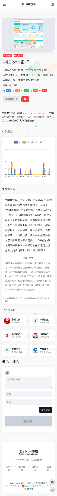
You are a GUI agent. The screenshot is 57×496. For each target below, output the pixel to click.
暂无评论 (12, 361)
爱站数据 (28, 210)
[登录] (52, 4)
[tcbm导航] (28, 4)
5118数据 (13, 210)
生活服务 (7, 55)
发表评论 (45, 410)
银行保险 (18, 55)
